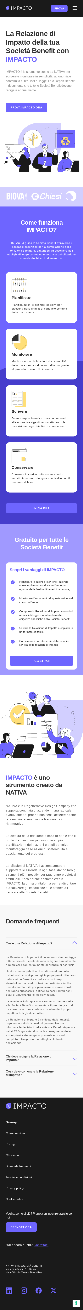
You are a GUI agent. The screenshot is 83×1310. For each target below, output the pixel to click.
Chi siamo (12, 1155)
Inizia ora (42, 508)
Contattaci (41, 1245)
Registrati (41, 660)
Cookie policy (14, 1199)
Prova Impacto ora (26, 107)
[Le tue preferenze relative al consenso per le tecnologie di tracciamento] (76, 1303)
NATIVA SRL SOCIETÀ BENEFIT (24, 1266)
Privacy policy (15, 1188)
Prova (59, 8)
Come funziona (16, 1133)
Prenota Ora (21, 1227)
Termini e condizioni (19, 1177)
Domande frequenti (18, 1166)
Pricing (10, 1144)
